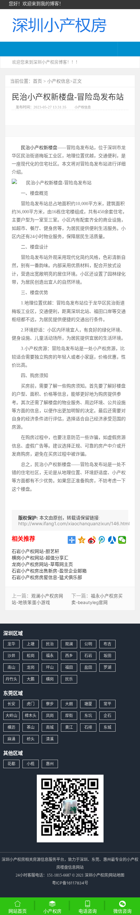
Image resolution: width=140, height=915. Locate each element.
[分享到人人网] (112, 540)
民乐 (69, 679)
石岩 (88, 655)
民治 (50, 643)
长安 (11, 703)
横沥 (11, 727)
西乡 (69, 655)
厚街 (69, 715)
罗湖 (107, 667)
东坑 (88, 715)
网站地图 (116, 875)
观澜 (69, 643)
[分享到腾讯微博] (102, 540)
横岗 (50, 679)
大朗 (69, 703)
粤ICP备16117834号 (70, 882)
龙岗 (31, 667)
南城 (50, 727)
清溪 (50, 739)
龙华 (11, 643)
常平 (107, 703)
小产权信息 (58, 81)
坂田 (107, 655)
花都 (11, 763)
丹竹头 (11, 679)
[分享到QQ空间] (82, 540)
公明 (88, 643)
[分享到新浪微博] (92, 540)
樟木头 (30, 715)
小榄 (31, 763)
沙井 (11, 655)
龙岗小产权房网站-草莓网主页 (42, 564)
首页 (37, 81)
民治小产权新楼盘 (39, 147)
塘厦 (88, 703)
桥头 (31, 739)
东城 (107, 727)
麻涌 (11, 739)
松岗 (31, 655)
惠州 (50, 763)
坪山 (50, 667)
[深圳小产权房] (58, 24)
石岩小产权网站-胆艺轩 (35, 551)
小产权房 (52, 911)
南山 (11, 667)
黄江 (69, 727)
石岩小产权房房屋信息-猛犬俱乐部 (47, 577)
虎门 (31, 703)
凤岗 (50, 715)
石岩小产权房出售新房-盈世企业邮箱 (49, 570)
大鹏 (31, 679)
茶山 (31, 727)
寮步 (50, 703)
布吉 (107, 643)
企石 (107, 715)
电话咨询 (87, 911)
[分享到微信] (122, 540)
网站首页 (17, 911)
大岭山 (11, 715)
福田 (69, 667)
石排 (88, 727)
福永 (50, 655)
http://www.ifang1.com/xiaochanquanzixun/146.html (74, 523)
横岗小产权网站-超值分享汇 (40, 557)
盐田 (88, 667)
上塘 (31, 643)
